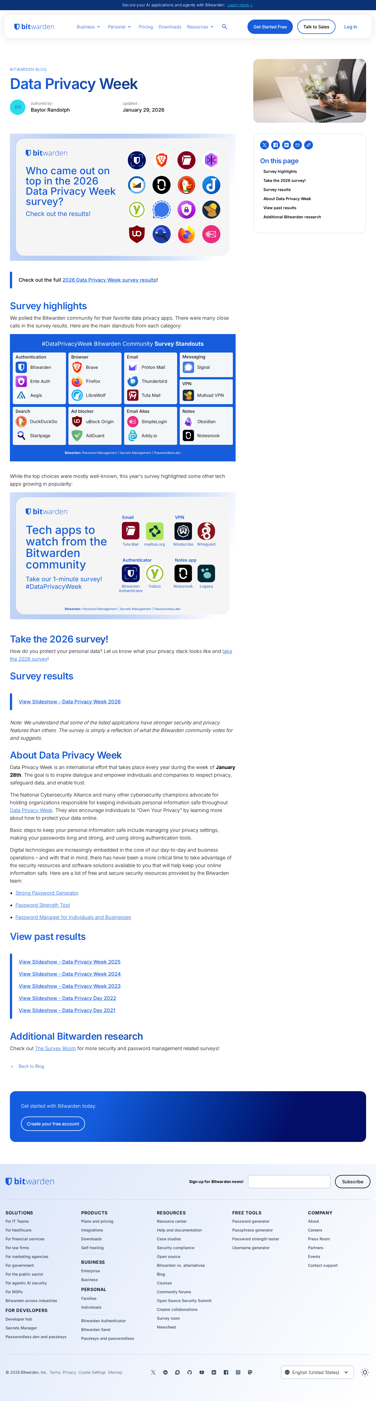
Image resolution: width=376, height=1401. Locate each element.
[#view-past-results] (6, 936)
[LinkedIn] (286, 145)
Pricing (146, 26)
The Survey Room (55, 1048)
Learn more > (240, 4)
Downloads (170, 26)
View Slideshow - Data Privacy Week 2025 (70, 962)
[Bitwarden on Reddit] (165, 1372)
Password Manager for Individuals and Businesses (73, 917)
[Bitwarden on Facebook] (226, 1372)
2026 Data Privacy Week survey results (109, 280)
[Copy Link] (308, 145)
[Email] (297, 145)
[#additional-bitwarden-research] (6, 1036)
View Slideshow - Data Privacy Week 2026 (70, 701)
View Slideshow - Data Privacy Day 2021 (67, 1010)
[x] (264, 145)
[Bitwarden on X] (153, 1372)
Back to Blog (31, 1066)
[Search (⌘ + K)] (225, 26)
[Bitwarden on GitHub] (189, 1372)
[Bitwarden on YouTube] (201, 1372)
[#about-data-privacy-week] (6, 755)
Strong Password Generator (46, 893)
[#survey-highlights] (6, 306)
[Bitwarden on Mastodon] (250, 1372)
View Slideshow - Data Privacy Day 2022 (67, 998)
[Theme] (364, 1372)
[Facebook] (275, 145)
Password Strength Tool (42, 905)
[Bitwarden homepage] (34, 27)
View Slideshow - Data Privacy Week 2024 (70, 974)
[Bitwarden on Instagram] (238, 1372)
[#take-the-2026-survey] (6, 639)
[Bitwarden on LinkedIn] (213, 1372)
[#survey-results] (6, 676)
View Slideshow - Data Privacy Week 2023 (70, 986)
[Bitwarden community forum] (177, 1372)
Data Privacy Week (31, 810)
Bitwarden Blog (28, 69)
